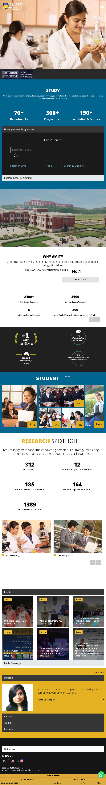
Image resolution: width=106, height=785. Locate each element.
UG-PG (82, 783)
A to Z (49, 165)
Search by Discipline (74, 165)
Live (57, 424)
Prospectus (79, 779)
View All (98, 672)
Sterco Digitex (37, 770)
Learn (79, 403)
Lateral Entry (53, 775)
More (99, 424)
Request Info (27, 779)
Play (80, 424)
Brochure (57, 783)
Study (32, 424)
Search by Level (18, 165)
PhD (99, 783)
